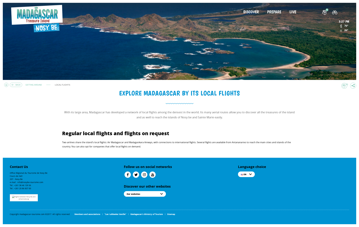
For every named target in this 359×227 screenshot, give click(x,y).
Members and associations (87, 214)
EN (244, 174)
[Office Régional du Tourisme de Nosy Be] (38, 19)
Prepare (274, 12)
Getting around (34, 85)
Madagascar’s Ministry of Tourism (146, 214)
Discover (251, 12)
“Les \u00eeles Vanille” (115, 214)
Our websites (133, 194)
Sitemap (171, 214)
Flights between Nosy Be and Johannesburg (24, 198)
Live (292, 12)
